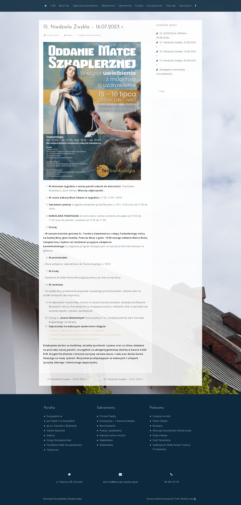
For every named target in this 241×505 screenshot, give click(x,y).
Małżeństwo (106, 444)
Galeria (51, 435)
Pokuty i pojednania (110, 430)
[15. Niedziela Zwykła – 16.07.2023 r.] (92, 110)
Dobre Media (160, 435)
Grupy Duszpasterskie (59, 440)
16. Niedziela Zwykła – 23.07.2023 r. (124, 379)
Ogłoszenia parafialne (85, 5)
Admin (70, 35)
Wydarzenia (108, 5)
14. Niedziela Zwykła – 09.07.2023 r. (67, 379)
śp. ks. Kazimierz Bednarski (62, 425)
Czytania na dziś (162, 416)
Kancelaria (185, 5)
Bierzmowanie (107, 425)
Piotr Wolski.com (184, 498)
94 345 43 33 (171, 481)
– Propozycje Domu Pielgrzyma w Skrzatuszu (74, 339)
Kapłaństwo (106, 440)
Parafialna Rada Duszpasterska (64, 444)
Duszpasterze (155, 5)
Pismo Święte (160, 420)
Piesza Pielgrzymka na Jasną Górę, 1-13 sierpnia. (78, 330)
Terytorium (53, 449)
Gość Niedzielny (162, 440)
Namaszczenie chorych (113, 435)
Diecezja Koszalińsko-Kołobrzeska (172, 430)
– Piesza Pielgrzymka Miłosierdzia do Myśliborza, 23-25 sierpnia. (85, 334)
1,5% (53, 5)
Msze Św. (64, 5)
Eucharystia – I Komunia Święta (117, 420)
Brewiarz (158, 425)
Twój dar (171, 5)
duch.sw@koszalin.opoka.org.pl (120, 481)
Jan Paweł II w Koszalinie (61, 420)
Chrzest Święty (108, 416)
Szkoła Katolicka (56, 430)
